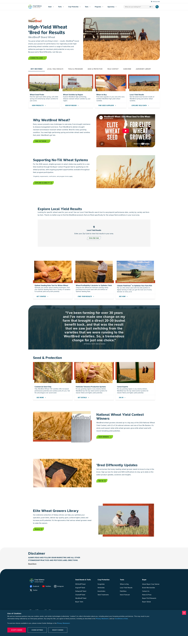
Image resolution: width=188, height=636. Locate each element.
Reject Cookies (57, 630)
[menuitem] (51, 7)
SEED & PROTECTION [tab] (95, 69)
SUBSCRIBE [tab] (127, 69)
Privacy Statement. (63, 623)
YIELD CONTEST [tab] (113, 69)
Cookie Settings (37, 630)
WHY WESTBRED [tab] (36, 69)
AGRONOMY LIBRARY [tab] (143, 69)
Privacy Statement (102, 618)
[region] (94, 623)
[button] (32, 581)
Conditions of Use (121, 618)
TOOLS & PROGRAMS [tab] (75, 69)
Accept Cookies (16, 630)
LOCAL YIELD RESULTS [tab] (55, 69)
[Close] (184, 613)
